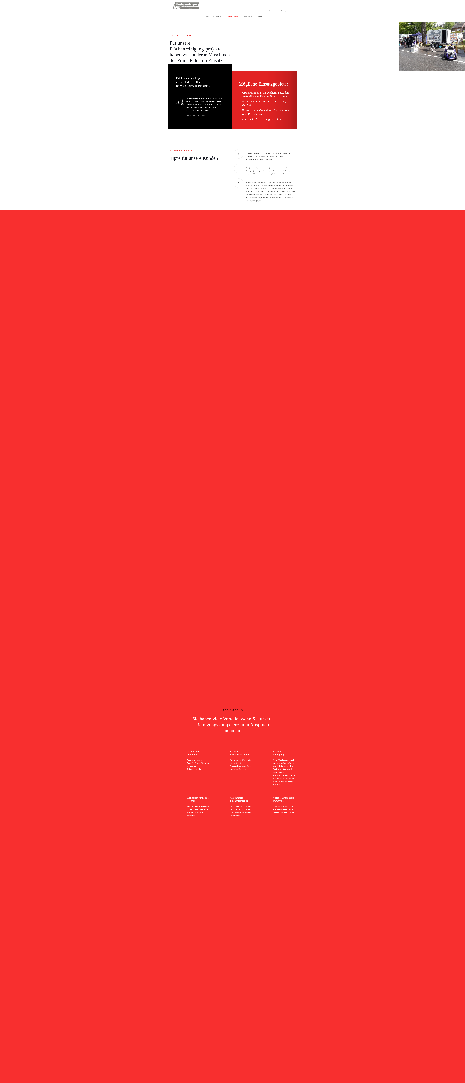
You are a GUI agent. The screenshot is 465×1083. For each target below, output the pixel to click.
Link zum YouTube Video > (195, 115)
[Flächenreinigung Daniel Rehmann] (186, 5)
